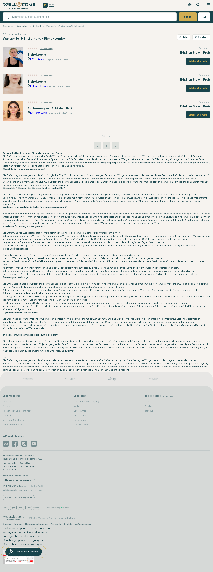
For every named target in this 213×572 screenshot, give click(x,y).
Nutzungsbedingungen (36, 524)
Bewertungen (81, 420)
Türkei (148, 401)
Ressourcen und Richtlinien (17, 411)
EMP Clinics (37, 59)
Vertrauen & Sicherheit (14, 420)
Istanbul (149, 411)
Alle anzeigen (169, 396)
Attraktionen (80, 415)
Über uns (7, 524)
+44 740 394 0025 (13, 486)
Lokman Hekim (39, 86)
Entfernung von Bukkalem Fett (49, 108)
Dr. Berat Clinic (38, 113)
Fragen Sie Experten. (26, 552)
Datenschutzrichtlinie (61, 524)
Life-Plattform (81, 425)
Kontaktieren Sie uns (13, 425)
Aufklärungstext (83, 524)
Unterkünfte (80, 411)
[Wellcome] (20, 5)
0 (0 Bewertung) (46, 49)
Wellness (78, 406)
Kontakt (18, 524)
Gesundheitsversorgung (87, 401)
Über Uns (7, 401)
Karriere (7, 415)
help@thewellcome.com (15, 490)
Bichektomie (36, 54)
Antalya (148, 406)
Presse (6, 406)
